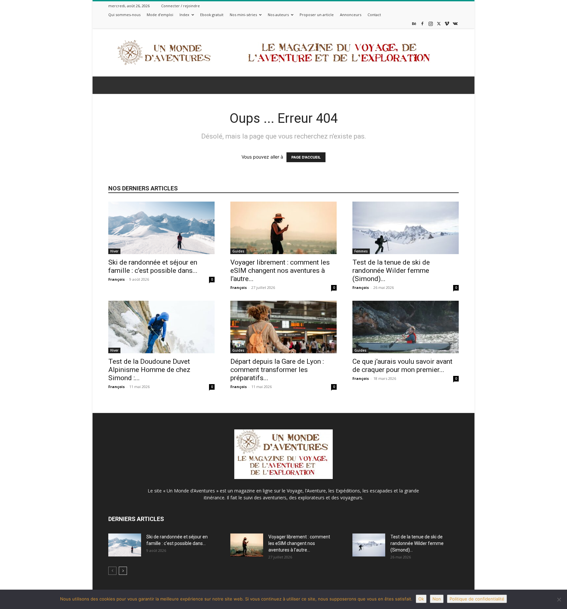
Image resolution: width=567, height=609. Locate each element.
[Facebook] (422, 23)
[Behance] (414, 23)
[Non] (559, 599)
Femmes (361, 251)
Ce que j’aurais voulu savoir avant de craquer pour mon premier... (402, 366)
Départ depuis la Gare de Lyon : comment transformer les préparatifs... (277, 370)
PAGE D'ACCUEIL (306, 157)
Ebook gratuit (211, 14)
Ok (421, 598)
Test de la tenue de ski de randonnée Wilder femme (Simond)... (391, 270)
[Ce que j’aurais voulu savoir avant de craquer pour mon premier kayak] (405, 327)
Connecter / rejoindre (180, 5)
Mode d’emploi (160, 14)
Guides (238, 251)
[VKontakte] (455, 23)
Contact (374, 14)
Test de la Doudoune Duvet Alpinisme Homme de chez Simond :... (149, 370)
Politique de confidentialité (477, 598)
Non (436, 598)
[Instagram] (430, 23)
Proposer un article (317, 14)
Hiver (114, 251)
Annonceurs (350, 14)
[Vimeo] (447, 23)
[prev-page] (112, 571)
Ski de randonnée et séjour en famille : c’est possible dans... (153, 266)
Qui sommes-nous (124, 14)
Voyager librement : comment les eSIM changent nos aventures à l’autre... (280, 270)
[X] (438, 23)
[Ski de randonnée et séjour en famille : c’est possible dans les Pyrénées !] (161, 228)
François (116, 279)
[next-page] (123, 571)
